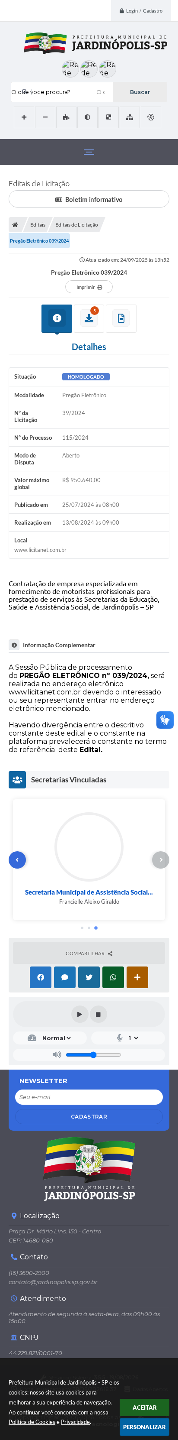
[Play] (80, 1014)
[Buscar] (140, 92)
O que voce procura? (40, 91)
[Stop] (98, 1014)
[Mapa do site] (130, 117)
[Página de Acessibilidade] (151, 117)
